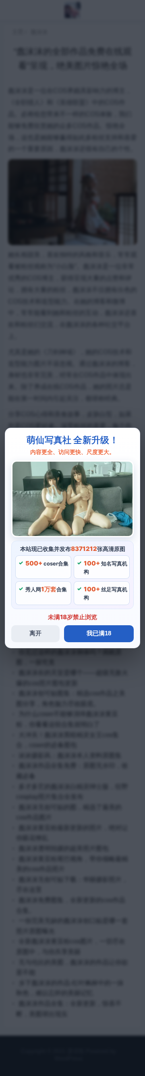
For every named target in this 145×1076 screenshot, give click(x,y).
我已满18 (99, 633)
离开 (35, 633)
